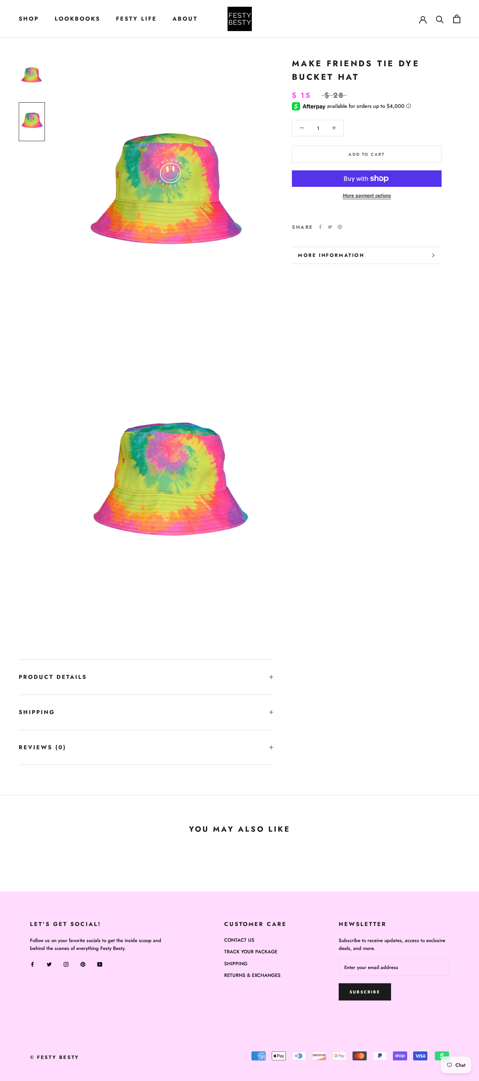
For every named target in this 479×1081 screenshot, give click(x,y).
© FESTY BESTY (54, 1057)
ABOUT (185, 19)
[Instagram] (66, 964)
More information (331, 255)
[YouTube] (99, 964)
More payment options (367, 195)
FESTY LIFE (136, 19)
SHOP (29, 19)
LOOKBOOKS (77, 19)
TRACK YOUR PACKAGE (250, 951)
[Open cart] (456, 19)
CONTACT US (239, 940)
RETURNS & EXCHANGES (252, 975)
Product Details (53, 677)
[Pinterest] (340, 227)
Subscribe (365, 992)
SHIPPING (37, 712)
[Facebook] (320, 227)
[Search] (440, 19)
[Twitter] (330, 227)
